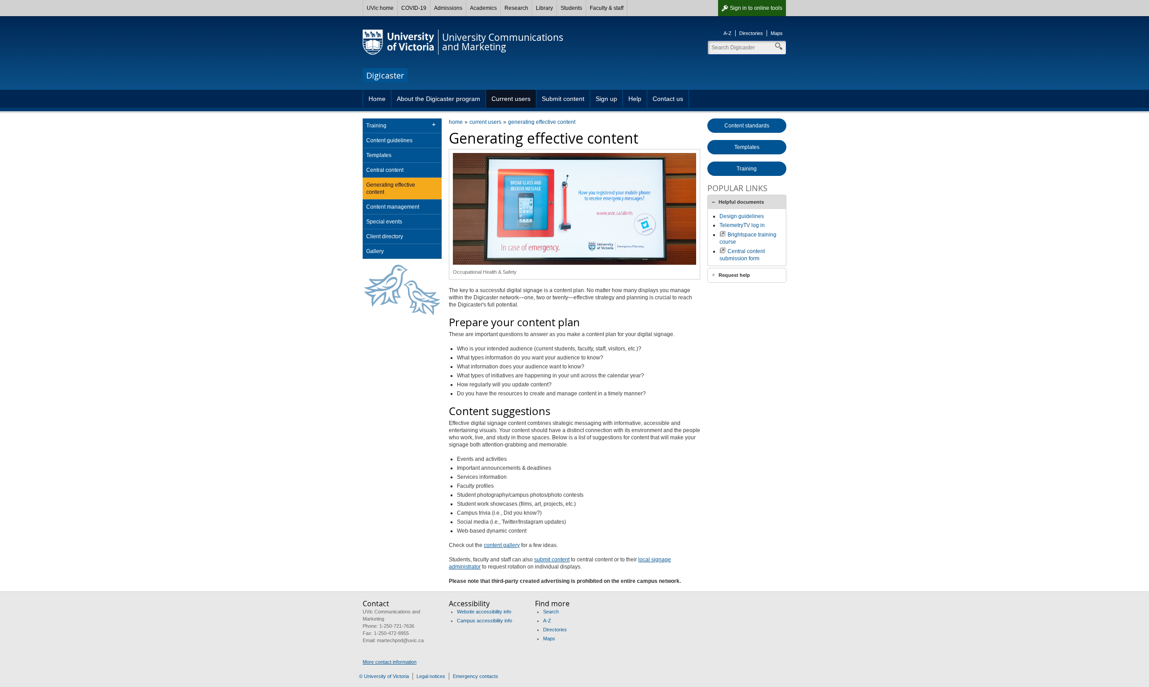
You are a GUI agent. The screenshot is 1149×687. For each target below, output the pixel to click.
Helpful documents (741, 202)
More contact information (390, 662)
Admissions (448, 8)
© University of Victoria (384, 676)
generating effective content (541, 122)
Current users (511, 98)
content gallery (502, 545)
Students (571, 8)
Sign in (756, 8)
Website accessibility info (484, 611)
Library (544, 8)
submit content (552, 559)
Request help (734, 275)
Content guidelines (389, 140)
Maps (777, 33)
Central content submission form (742, 255)
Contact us (668, 98)
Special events (384, 222)
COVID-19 (413, 8)
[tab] (746, 202)
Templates (378, 155)
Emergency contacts (475, 676)
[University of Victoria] (398, 42)
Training (376, 126)
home (456, 122)
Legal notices (431, 676)
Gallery (375, 251)
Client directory (384, 236)
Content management (392, 207)
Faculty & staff (606, 8)
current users (485, 122)
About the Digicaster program (438, 98)
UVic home (380, 8)
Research (516, 8)
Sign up (606, 98)
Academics (483, 8)
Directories (751, 33)
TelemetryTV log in (742, 225)
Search (551, 611)
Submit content (563, 98)
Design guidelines (741, 216)
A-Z (728, 33)
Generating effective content (390, 188)
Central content (384, 170)
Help (634, 98)
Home (377, 98)
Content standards (746, 126)
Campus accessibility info (484, 620)
